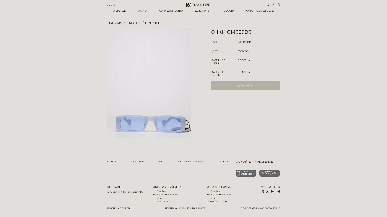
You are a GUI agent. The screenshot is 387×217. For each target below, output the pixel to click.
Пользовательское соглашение (260, 208)
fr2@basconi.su (162, 201)
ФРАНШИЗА (137, 161)
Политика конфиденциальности (185, 208)
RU (114, 5)
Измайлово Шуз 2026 (259, 10)
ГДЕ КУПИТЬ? (202, 10)
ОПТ (160, 161)
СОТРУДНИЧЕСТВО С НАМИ (190, 161)
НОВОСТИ (228, 10)
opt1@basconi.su (217, 201)
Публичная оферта (118, 208)
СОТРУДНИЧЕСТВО (171, 10)
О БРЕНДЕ (119, 10)
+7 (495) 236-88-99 (162, 194)
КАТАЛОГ (142, 10)
